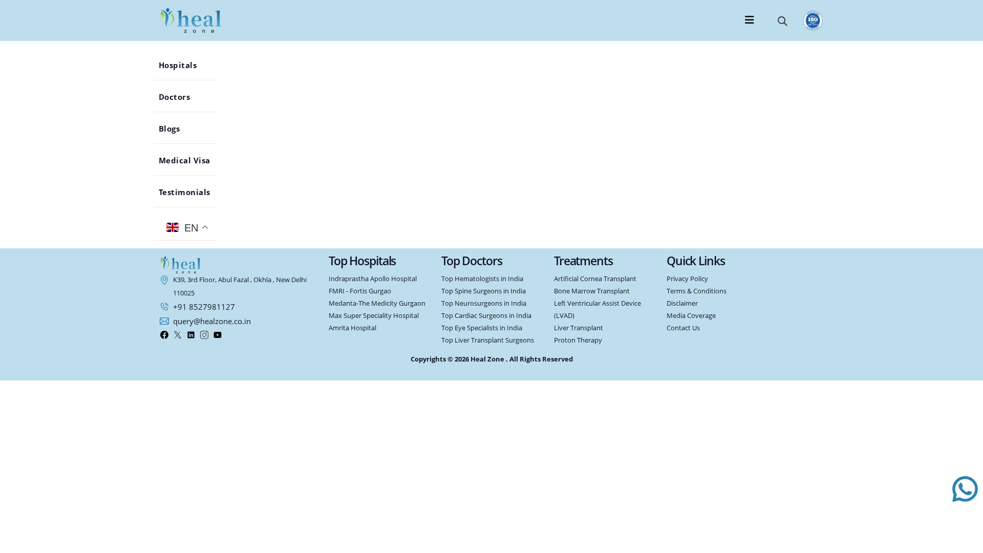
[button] (782, 20)
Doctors (181, 97)
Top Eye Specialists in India (481, 328)
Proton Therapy (578, 340)
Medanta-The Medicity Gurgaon (377, 303)
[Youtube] (217, 334)
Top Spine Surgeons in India (483, 291)
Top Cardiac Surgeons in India (486, 315)
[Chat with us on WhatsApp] (965, 489)
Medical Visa (191, 160)
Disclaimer (682, 303)
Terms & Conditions (696, 291)
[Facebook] (164, 334)
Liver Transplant (578, 328)
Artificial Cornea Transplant (595, 278)
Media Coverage (691, 315)
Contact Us (683, 328)
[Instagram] (204, 334)
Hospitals (184, 65)
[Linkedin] (191, 334)
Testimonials (191, 192)
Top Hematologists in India (482, 278)
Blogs (176, 128)
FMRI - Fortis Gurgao (360, 291)
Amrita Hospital (352, 328)
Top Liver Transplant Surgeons (487, 340)
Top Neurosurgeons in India (483, 303)
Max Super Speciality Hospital (374, 315)
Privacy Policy (687, 278)
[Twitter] (177, 334)
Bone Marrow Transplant (592, 291)
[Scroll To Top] (965, 539)
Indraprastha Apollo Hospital (373, 278)
